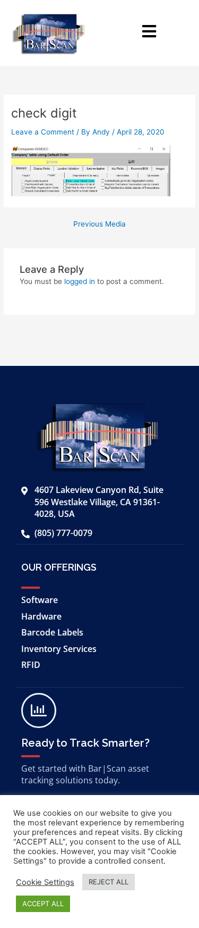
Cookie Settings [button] (45, 882)
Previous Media (99, 224)
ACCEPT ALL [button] (43, 903)
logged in (79, 281)
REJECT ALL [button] (108, 881)
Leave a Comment (42, 132)
